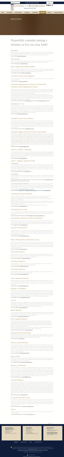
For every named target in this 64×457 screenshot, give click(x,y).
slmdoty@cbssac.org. (29, 330)
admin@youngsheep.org (23, 81)
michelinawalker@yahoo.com (24, 235)
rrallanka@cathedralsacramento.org (31, 190)
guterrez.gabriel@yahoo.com (25, 297)
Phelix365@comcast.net (29, 128)
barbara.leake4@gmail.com (24, 285)
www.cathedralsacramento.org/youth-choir (26, 189)
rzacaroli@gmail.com (23, 206)
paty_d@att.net (21, 338)
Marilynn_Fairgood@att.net (26, 72)
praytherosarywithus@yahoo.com (38, 215)
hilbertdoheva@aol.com (26, 258)
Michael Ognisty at (17, 63)
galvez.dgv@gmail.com (42, 100)
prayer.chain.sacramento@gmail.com (26, 362)
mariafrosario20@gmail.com (24, 146)
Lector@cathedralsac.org (23, 307)
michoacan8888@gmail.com (26, 377)
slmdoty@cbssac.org (28, 100)
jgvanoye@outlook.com (49, 179)
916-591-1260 (30, 215)
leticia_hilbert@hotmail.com (25, 353)
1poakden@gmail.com (24, 225)
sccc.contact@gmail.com (23, 158)
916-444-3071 (27, 171)
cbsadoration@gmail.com (21, 56)
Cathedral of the (9, 427)
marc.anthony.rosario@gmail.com (28, 406)
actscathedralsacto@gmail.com (22, 113)
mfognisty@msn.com (24, 63)
